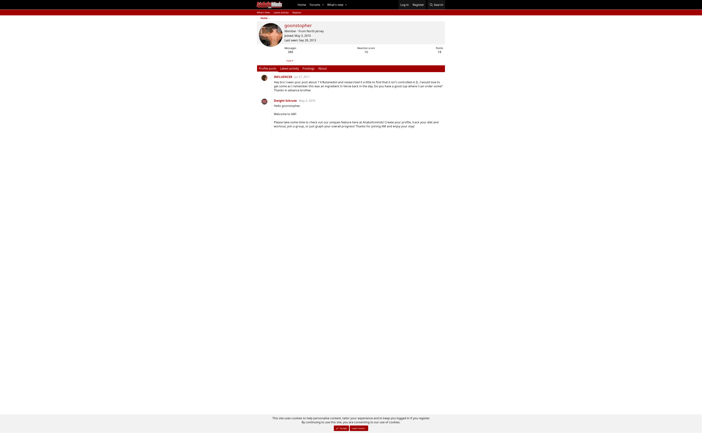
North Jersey (315, 31)
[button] (323, 5)
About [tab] (322, 68)
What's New (263, 12)
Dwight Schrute (285, 101)
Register (296, 12)
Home (302, 5)
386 (290, 52)
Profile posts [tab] (267, 68)
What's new (335, 5)
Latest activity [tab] (289, 68)
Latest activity (281, 12)
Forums (315, 5)
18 (439, 52)
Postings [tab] (309, 68)
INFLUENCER (283, 77)
